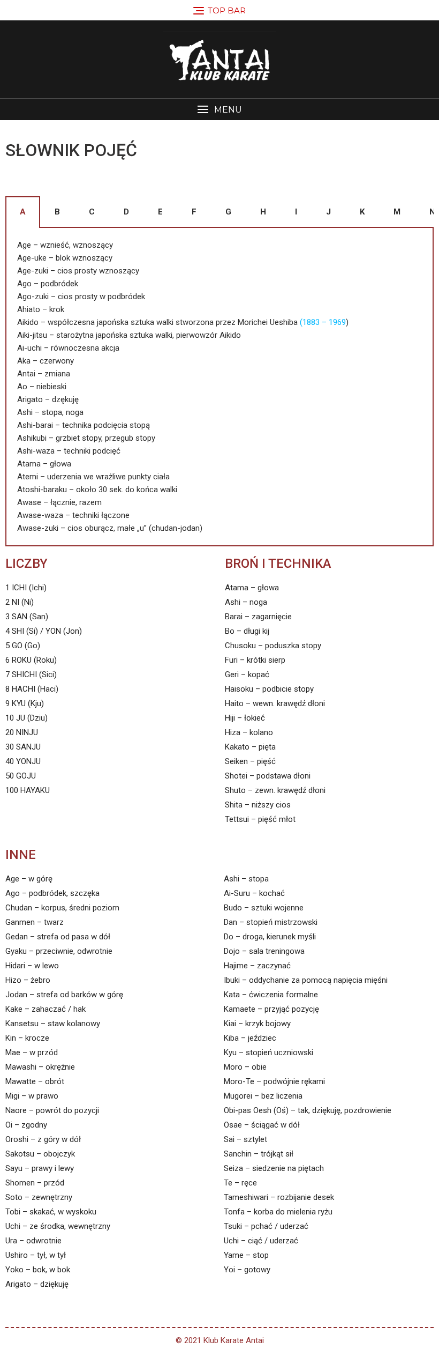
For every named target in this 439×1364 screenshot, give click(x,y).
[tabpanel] (219, 387)
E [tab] (160, 212)
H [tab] (263, 212)
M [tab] (396, 212)
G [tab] (228, 212)
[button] (219, 110)
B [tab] (57, 212)
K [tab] (362, 212)
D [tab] (126, 212)
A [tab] (23, 212)
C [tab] (92, 212)
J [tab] (328, 212)
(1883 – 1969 (323, 322)
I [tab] (296, 212)
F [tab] (194, 212)
